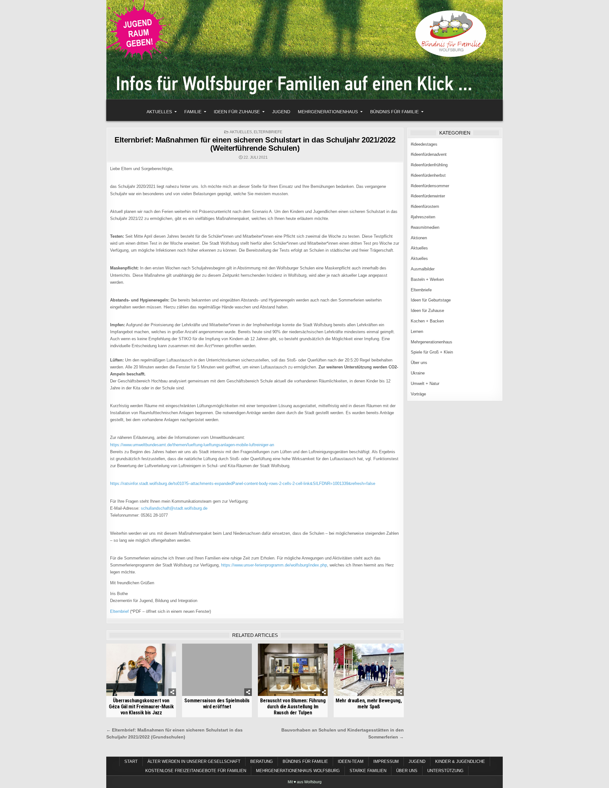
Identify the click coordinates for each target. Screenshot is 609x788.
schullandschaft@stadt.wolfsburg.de (174, 508)
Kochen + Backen (427, 321)
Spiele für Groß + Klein (432, 352)
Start (131, 761)
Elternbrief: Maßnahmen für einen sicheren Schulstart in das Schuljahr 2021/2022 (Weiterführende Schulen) (255, 144)
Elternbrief (119, 611)
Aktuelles (159, 111)
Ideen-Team (350, 761)
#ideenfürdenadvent (429, 154)
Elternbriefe (268, 132)
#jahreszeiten (423, 217)
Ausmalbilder (423, 269)
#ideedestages (424, 144)
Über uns (419, 362)
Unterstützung (445, 770)
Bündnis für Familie (394, 111)
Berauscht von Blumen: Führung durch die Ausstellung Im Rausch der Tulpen (292, 707)
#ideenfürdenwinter (428, 196)
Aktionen (419, 237)
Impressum (386, 761)
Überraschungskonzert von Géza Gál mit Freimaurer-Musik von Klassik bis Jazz (141, 707)
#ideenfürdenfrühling (429, 164)
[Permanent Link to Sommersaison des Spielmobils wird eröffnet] (217, 670)
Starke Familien (368, 770)
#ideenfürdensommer (430, 185)
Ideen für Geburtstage (431, 300)
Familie (192, 111)
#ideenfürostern (425, 206)
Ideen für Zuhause (237, 111)
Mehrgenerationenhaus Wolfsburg (298, 770)
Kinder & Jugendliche (460, 761)
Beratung (261, 761)
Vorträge (418, 394)
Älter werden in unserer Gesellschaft (193, 761)
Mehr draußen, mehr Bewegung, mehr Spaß (369, 704)
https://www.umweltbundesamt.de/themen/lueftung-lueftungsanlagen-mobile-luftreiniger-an (192, 444)
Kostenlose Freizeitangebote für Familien (195, 770)
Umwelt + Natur (425, 383)
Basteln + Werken (427, 279)
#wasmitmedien (425, 227)
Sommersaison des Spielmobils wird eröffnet (217, 704)
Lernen (417, 331)
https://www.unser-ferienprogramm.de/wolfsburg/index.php (274, 565)
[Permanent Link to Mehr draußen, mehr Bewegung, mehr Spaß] (368, 670)
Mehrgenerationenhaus (328, 111)
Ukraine (418, 373)
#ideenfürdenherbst (428, 175)
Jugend (281, 111)
